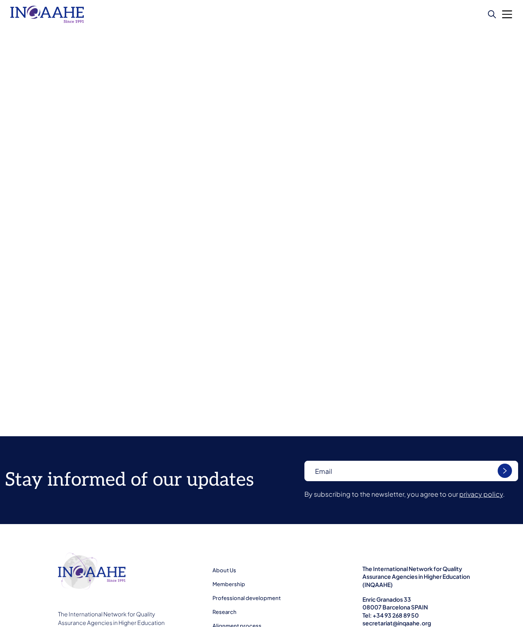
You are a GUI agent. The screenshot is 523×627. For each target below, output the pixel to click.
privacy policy (481, 494)
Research (224, 612)
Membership (228, 584)
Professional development (246, 598)
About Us (224, 570)
